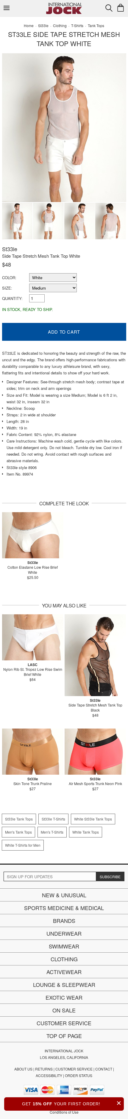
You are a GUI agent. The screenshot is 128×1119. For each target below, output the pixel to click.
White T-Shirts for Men (22, 845)
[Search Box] (109, 8)
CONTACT (103, 1068)
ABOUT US (23, 1068)
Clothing (64, 959)
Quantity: (12, 298)
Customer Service (64, 1023)
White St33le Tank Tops (93, 818)
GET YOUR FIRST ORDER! (71, 1103)
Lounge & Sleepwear (64, 984)
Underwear (64, 933)
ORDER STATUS (78, 1075)
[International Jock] (64, 4)
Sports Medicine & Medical (64, 908)
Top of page (64, 1036)
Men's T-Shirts (52, 831)
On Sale (64, 1010)
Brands (64, 920)
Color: (9, 277)
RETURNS (44, 1068)
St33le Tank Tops (19, 818)
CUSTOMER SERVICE (74, 1068)
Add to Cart (64, 332)
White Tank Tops (85, 831)
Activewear (64, 972)
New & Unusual (64, 895)
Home (29, 25)
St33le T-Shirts (53, 818)
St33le (9, 249)
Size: (7, 288)
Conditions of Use (64, 1112)
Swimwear (64, 946)
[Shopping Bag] (120, 8)
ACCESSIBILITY (49, 1075)
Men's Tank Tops (18, 831)
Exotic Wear (64, 997)
